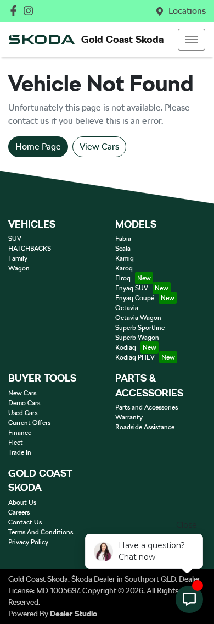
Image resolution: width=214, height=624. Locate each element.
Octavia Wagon (138, 318)
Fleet (15, 442)
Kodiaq (125, 347)
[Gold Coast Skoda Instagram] (30, 10)
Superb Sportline (140, 328)
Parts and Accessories (146, 407)
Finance (19, 433)
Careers (19, 512)
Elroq (123, 278)
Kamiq (124, 258)
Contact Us (25, 522)
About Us (22, 502)
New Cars (22, 393)
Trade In (19, 452)
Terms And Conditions (40, 532)
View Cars (99, 146)
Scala (123, 248)
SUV (14, 238)
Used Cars (22, 413)
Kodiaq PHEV (135, 357)
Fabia (123, 238)
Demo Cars (24, 403)
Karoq (124, 268)
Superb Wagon (137, 337)
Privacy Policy (28, 542)
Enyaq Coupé (134, 298)
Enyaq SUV (131, 288)
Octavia (126, 308)
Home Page (38, 146)
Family (17, 258)
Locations (187, 10)
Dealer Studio (73, 613)
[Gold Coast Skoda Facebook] (15, 10)
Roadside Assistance (144, 427)
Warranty (129, 417)
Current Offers (29, 423)
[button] (191, 40)
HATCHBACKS (29, 248)
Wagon (19, 268)
